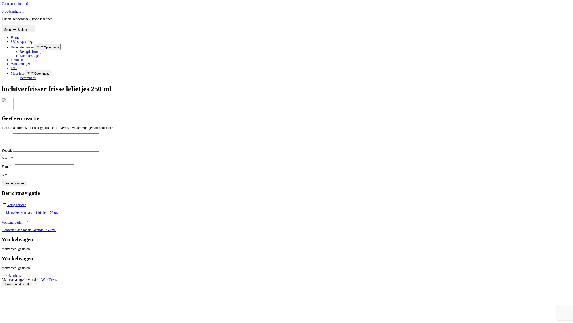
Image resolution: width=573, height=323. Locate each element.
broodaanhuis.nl (13, 11)
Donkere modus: (15, 284)
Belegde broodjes (32, 52)
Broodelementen (22, 47)
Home (15, 37)
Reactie (7, 150)
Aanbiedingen (21, 64)
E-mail (8, 166)
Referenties (28, 78)
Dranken (17, 60)
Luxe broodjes (30, 56)
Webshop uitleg (22, 42)
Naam (7, 158)
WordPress (49, 280)
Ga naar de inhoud (15, 4)
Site (4, 175)
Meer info (18, 73)
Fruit (14, 68)
